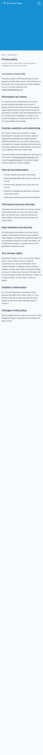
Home (3, 55)
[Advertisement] (21, 29)
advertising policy (15, 160)
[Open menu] (39, 3)
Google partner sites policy (25, 157)
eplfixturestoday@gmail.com (12, 90)
